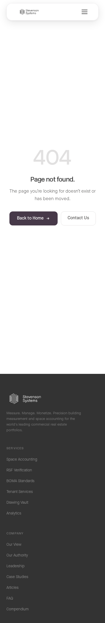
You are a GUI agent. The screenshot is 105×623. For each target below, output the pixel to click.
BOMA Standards (20, 481)
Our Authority (17, 555)
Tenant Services (19, 492)
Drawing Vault (17, 502)
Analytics (13, 513)
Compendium (17, 609)
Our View (13, 545)
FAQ (9, 598)
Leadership (15, 566)
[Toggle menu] (84, 11)
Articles (12, 588)
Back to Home (30, 218)
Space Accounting (21, 459)
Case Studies (17, 577)
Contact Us (78, 218)
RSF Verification (19, 470)
